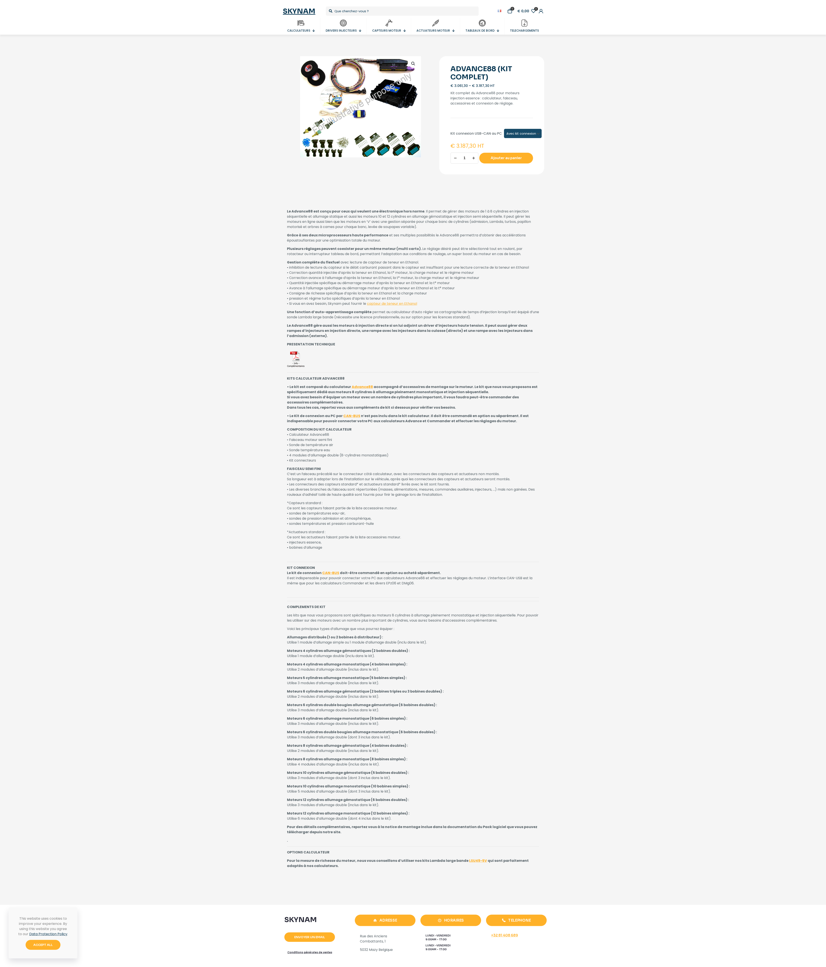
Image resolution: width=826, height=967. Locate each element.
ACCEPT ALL (43, 945)
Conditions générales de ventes (309, 952)
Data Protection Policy (48, 934)
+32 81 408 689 (504, 935)
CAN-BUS (351, 415)
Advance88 (362, 386)
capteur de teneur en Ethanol (392, 303)
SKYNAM (299, 11)
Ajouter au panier (506, 158)
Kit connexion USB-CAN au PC (476, 133)
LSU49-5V (478, 860)
